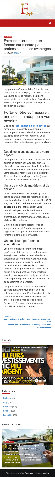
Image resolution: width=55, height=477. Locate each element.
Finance (7, 410)
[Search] (50, 23)
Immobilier (8, 414)
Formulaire (29, 473)
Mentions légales (42, 473)
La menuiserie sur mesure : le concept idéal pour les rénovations (29, 324)
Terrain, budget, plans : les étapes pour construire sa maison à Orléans (24, 446)
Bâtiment (8, 37)
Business (7, 406)
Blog (5, 402)
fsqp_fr (17, 52)
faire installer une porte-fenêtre (30, 125)
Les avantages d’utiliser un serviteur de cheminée (27, 317)
